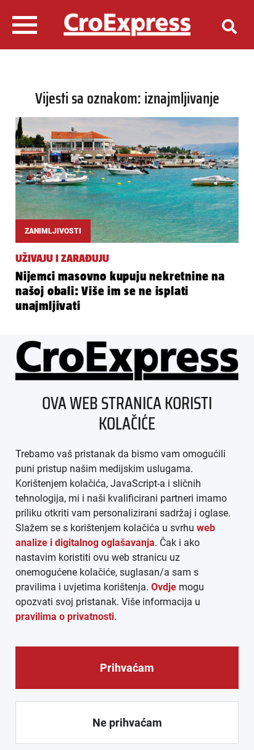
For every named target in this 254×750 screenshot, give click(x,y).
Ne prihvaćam (127, 722)
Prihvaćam (127, 667)
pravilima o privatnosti (64, 616)
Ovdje (163, 587)
